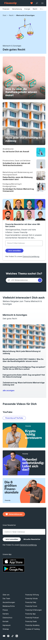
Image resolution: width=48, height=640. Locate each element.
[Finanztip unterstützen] (31, 3)
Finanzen (6, 9)
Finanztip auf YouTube (14, 418)
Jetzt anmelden (14, 251)
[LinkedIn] (16, 636)
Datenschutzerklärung (31, 256)
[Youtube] (4, 636)
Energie (27, 9)
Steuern (43, 9)
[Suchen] (40, 280)
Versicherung (17, 9)
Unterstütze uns (15, 514)
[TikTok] (12, 636)
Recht (35, 9)
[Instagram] (8, 636)
